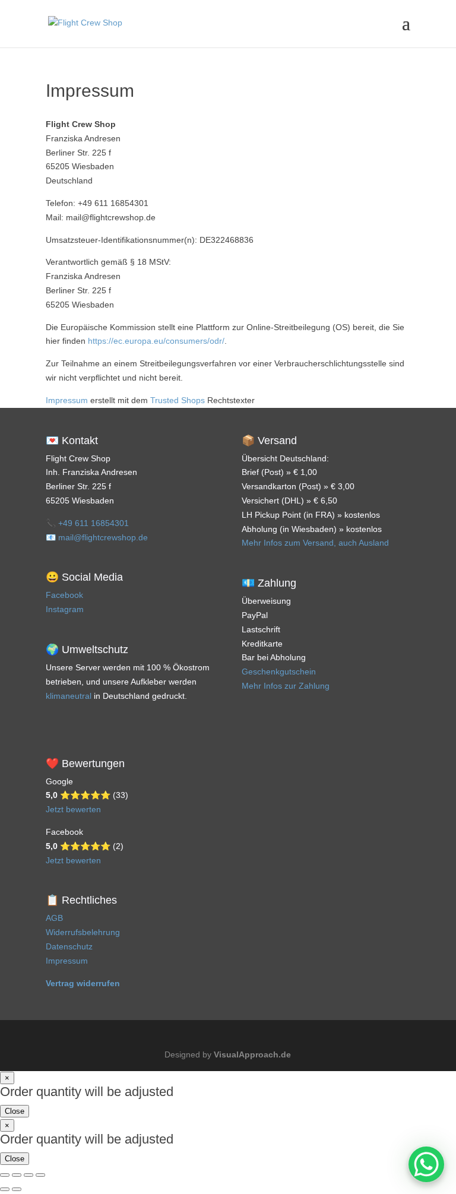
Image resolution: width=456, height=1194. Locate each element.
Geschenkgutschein (279, 671)
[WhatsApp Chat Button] (426, 1164)
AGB (54, 918)
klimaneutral (68, 696)
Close (14, 1111)
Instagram (65, 609)
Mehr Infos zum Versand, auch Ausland (315, 542)
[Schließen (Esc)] (40, 1175)
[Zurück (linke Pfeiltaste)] (5, 1189)
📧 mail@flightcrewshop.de (97, 537)
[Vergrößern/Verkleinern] (5, 1175)
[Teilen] (28, 1175)
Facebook (64, 595)
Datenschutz (69, 946)
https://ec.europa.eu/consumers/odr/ (156, 341)
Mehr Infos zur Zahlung (286, 686)
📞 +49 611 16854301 (87, 523)
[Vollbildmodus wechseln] (16, 1175)
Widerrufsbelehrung (83, 932)
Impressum (67, 400)
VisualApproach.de (252, 1054)
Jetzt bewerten (73, 809)
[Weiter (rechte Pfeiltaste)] (16, 1189)
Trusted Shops (177, 400)
